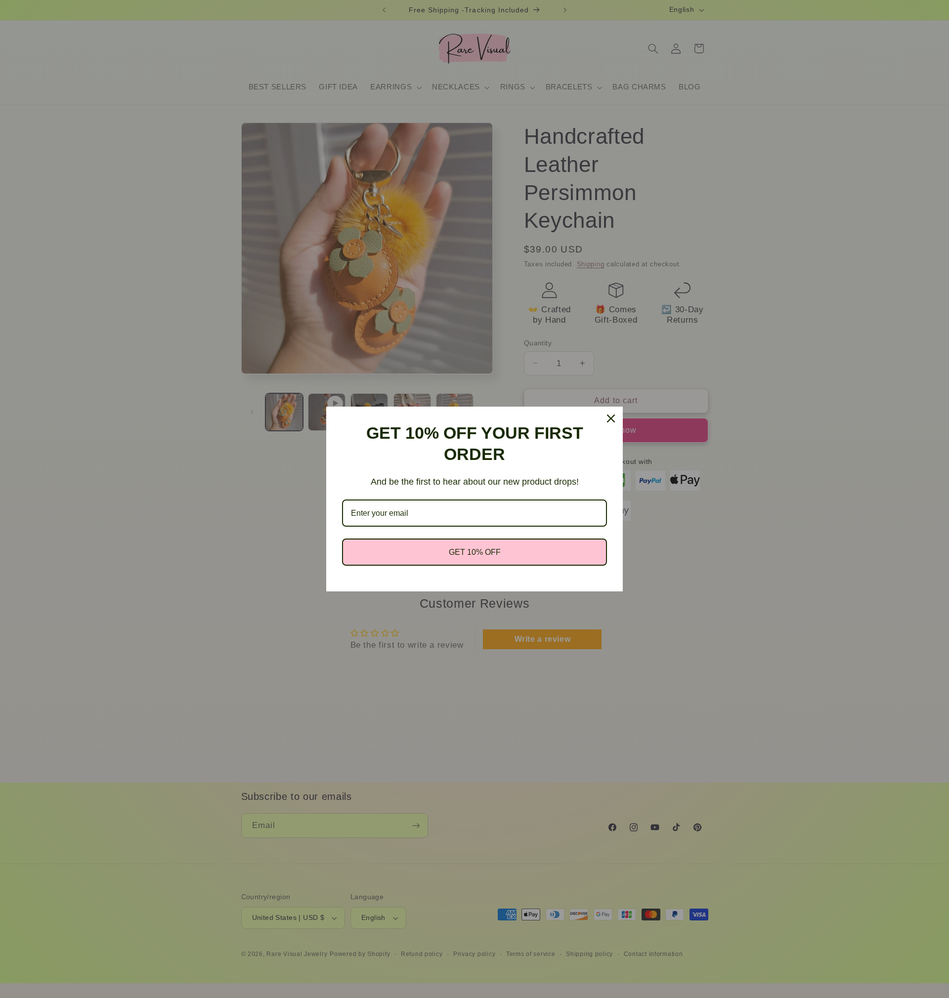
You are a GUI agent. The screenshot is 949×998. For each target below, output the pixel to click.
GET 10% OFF (475, 552)
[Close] (611, 418)
